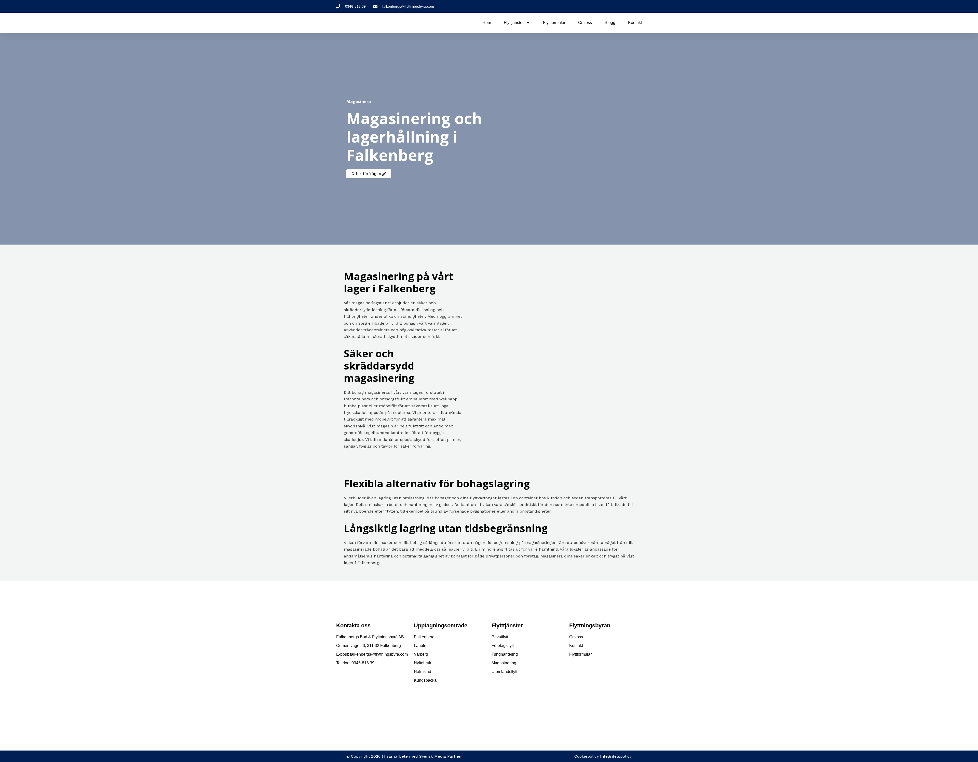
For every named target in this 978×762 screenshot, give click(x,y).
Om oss (585, 22)
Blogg (610, 22)
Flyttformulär (554, 22)
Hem (486, 22)
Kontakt (635, 22)
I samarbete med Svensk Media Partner (423, 756)
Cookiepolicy (586, 756)
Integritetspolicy (616, 756)
